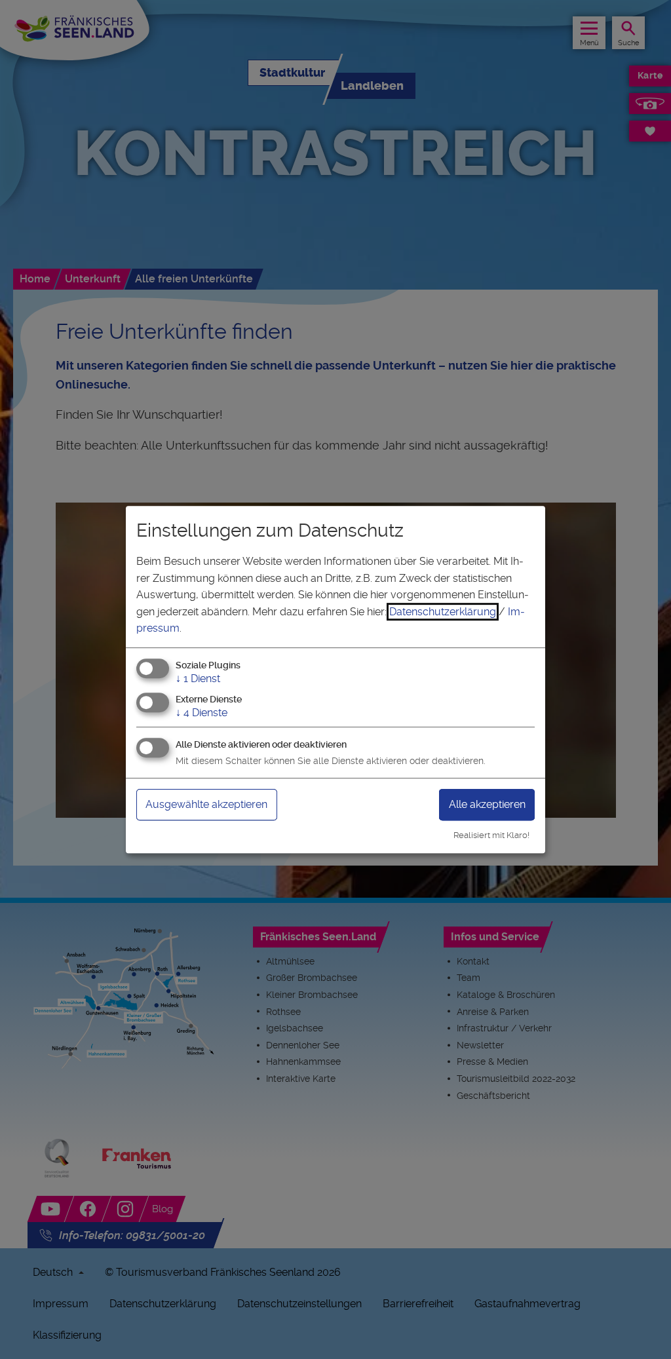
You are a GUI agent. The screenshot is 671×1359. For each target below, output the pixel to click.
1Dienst (198, 678)
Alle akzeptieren (487, 804)
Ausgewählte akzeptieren (206, 804)
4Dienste (201, 712)
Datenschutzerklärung (442, 611)
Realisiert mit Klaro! (491, 835)
